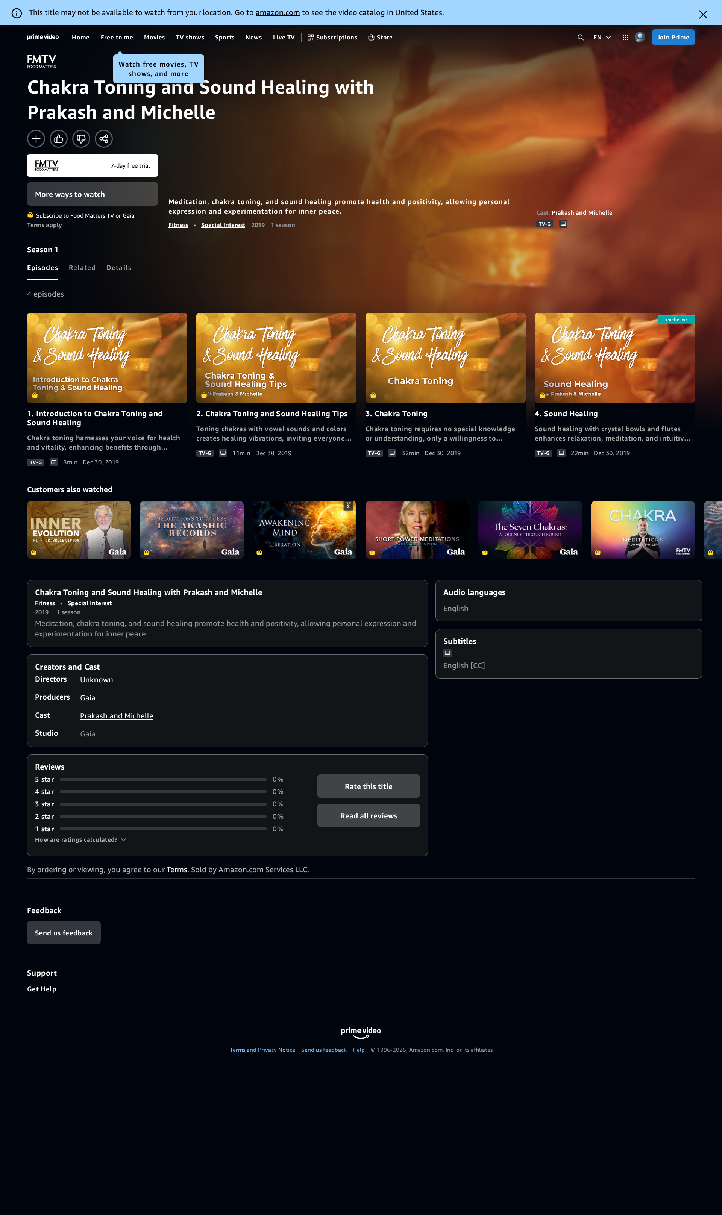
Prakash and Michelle (582, 212)
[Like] (59, 139)
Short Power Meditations (417, 530)
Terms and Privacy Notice (262, 1049)
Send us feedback (324, 1049)
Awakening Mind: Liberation (304, 530)
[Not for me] (81, 139)
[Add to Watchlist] (36, 139)
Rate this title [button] (369, 786)
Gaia (88, 697)
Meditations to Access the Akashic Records (192, 530)
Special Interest (223, 225)
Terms (177, 869)
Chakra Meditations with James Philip (643, 530)
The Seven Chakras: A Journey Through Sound (530, 530)
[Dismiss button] (703, 14)
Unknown (96, 679)
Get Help (41, 989)
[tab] (42, 267)
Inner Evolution (79, 530)
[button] (80, 839)
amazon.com (278, 12)
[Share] (104, 139)
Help (359, 1049)
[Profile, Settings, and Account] (640, 37)
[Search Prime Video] (580, 37)
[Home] (43, 37)
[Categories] (625, 37)
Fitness (178, 225)
